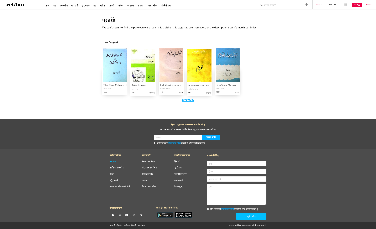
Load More (188, 100)
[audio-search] (306, 4)
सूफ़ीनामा (178, 167)
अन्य (176, 5)
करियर (145, 180)
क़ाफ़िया (131, 5)
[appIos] (183, 215)
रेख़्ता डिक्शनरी (180, 174)
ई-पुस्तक (86, 5)
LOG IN (332, 4)
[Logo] (15, 5)
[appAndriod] (165, 215)
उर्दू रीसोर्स (114, 180)
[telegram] (141, 215)
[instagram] (134, 215)
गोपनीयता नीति (174, 143)
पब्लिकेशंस (166, 5)
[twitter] (120, 215)
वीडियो (74, 5)
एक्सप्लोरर (152, 5)
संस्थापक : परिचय (149, 167)
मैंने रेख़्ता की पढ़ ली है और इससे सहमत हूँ (181, 143)
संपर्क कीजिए (147, 174)
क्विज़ (120, 5)
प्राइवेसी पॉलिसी (116, 225)
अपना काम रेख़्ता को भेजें (120, 186)
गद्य (94, 5)
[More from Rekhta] (345, 5)
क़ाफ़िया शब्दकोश (117, 167)
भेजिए (254, 216)
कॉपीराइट (142, 225)
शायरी (111, 5)
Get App (357, 5)
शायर (46, 5)
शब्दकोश (63, 5)
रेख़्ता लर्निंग (179, 180)
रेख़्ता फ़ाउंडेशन (148, 161)
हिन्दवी (177, 161)
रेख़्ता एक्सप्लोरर (149, 186)
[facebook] (112, 215)
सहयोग (113, 161)
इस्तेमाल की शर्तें (130, 225)
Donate (368, 5)
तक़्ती (140, 5)
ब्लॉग (102, 5)
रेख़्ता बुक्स (178, 186)
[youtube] (127, 215)
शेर (54, 5)
